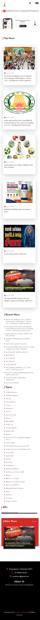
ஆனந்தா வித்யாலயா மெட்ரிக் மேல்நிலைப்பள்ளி (18, 449)
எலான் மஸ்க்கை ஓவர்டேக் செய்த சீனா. (15, 254)
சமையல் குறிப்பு (10, 452)
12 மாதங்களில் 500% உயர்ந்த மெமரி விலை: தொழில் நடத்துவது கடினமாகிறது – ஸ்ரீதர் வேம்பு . (18, 299)
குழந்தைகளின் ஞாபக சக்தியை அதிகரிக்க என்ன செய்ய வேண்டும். (18, 166)
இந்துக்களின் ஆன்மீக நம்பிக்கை (15, 488)
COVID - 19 (9, 424)
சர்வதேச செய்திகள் (11, 501)
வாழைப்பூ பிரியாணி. (11, 364)
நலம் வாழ (8, 398)
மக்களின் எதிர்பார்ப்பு (11, 428)
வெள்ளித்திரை (10, 465)
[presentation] (35, 508)
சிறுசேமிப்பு (9, 494)
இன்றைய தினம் (10, 431)
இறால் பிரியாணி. (10, 355)
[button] (3, 22)
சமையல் (8, 405)
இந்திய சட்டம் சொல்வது (12, 478)
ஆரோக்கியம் (9, 408)
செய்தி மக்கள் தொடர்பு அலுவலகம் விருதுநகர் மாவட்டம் (18, 438)
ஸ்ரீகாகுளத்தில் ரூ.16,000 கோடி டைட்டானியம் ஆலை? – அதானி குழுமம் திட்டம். (18, 368)
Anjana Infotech (21, 612)
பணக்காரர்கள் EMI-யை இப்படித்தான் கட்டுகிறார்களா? (16, 378)
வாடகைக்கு (9, 498)
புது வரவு (8, 418)
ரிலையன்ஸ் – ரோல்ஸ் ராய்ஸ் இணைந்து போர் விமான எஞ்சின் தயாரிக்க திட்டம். (19, 373)
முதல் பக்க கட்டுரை (11, 415)
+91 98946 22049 (20, 573)
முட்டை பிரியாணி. (10, 358)
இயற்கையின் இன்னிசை (12, 468)
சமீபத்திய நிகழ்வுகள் (11, 392)
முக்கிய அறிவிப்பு (10, 442)
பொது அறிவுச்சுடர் (11, 402)
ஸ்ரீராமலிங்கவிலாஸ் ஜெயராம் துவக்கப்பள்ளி (17, 446)
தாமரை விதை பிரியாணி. (12, 383)
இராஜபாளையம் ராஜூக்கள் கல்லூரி (15, 481)
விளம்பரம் (8, 411)
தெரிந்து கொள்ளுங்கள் (12, 395)
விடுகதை (8, 475)
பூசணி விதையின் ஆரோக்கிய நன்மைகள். (17, 352)
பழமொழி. (8, 459)
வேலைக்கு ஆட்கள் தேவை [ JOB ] (15, 472)
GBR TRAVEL (10, 421)
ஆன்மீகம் (8, 434)
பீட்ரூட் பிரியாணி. (10, 361)
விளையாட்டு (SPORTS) (12, 485)
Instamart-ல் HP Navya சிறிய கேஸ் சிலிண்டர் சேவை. (17, 210)
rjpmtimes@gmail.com (21, 576)
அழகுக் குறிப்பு (10, 455)
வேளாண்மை (9, 462)
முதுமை (8, 491)
